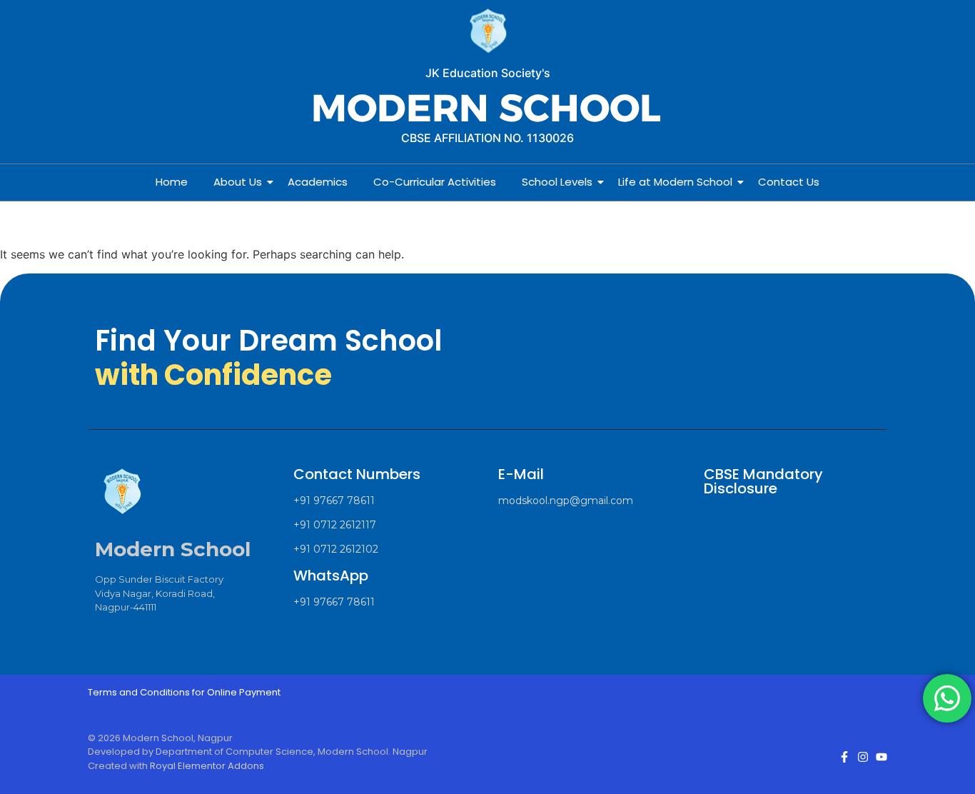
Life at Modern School (675, 181)
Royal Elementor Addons (207, 766)
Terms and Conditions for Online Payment (184, 692)
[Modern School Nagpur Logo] (487, 31)
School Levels (557, 181)
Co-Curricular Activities (434, 181)
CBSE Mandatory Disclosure (763, 481)
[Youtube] (881, 757)
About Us (237, 181)
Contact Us (788, 181)
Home (172, 181)
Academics (318, 181)
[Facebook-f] (844, 757)
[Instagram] (863, 757)
